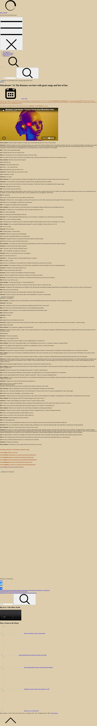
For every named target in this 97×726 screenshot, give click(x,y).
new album (22, 590)
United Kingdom (30, 590)
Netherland (17, 590)
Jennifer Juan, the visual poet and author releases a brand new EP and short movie (18, 593)
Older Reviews (6, 55)
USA (35, 590)
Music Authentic (3, 12)
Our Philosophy (6, 52)
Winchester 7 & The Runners (43, 590)
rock (26, 590)
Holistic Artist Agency (8, 54)
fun (7, 590)
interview (2, 81)
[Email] (48, 586)
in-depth (13, 590)
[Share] (48, 588)
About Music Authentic (8, 53)
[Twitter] (48, 584)
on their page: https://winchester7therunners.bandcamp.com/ (16, 462)
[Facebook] (48, 582)
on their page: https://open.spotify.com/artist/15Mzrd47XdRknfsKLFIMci (18, 459)
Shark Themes (54, 713)
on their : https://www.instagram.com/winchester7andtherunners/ (17, 457)
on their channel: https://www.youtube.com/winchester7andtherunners (18, 454)
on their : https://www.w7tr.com (9, 452)
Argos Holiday (3, 590)
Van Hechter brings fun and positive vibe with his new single (13, 591)
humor (9, 590)
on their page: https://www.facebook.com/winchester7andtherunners (17, 464)
